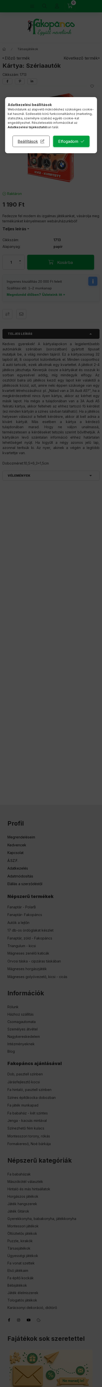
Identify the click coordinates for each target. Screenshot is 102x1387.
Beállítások (28, 141)
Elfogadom (68, 141)
